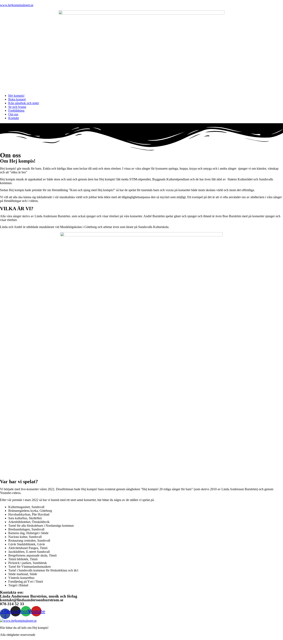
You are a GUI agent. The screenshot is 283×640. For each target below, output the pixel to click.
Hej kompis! (16, 95)
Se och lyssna (17, 107)
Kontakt (13, 118)
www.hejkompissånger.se (16, 5)
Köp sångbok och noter (23, 103)
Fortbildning (16, 110)
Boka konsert (17, 99)
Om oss (13, 114)
